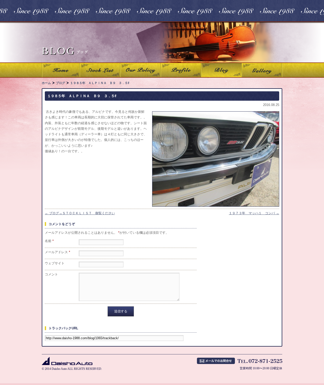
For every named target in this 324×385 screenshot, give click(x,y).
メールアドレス (57, 252)
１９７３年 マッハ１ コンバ (254, 213)
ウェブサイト (55, 263)
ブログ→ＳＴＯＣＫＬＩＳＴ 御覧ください (80, 213)
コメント (51, 274)
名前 (49, 241)
